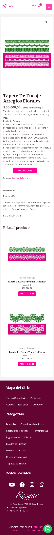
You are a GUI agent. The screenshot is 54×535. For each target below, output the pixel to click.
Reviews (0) (9, 196)
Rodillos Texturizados (18, 457)
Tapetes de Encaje (20, 178)
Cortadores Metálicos (32, 424)
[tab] (27, 190)
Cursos (10, 404)
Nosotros (23, 404)
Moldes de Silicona (16, 444)
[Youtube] (12, 484)
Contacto (38, 404)
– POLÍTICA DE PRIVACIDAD (33, 530)
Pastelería (35, 398)
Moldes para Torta (16, 450)
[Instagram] (32, 484)
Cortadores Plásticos (17, 430)
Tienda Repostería (16, 398)
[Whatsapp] (42, 484)
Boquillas (11, 424)
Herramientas (40, 430)
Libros (27, 437)
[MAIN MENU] (49, 7)
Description (9, 190)
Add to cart (25, 170)
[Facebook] (22, 484)
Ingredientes (13, 437)
